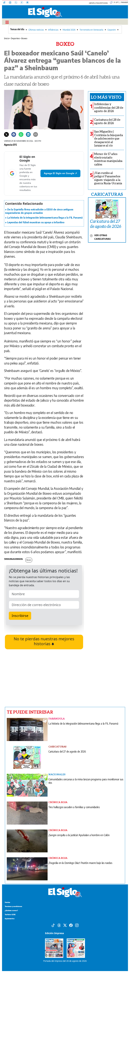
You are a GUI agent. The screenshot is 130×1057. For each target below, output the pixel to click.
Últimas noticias (36, 29)
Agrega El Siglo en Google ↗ (60, 173)
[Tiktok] (53, 925)
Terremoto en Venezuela (91, 29)
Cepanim (111, 29)
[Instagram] (28, 3)
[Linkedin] (28, 134)
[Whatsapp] (21, 134)
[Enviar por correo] (35, 134)
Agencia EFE (10, 144)
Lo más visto (106, 97)
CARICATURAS (107, 194)
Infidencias (53, 29)
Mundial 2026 (69, 29)
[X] (17, 3)
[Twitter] (6, 134)
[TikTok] (6, 3)
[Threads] (11, 3)
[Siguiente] (81, 109)
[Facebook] (23, 3)
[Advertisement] (44, 678)
